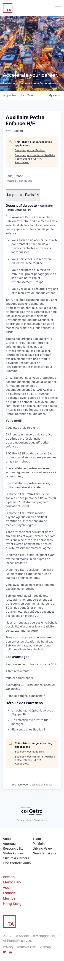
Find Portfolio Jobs (17, 863)
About (7, 839)
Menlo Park (12, 882)
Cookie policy (40, 820)
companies (8, 95)
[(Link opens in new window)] (4, 952)
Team (37, 839)
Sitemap (45, 947)
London (9, 893)
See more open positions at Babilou (32, 784)
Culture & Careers (16, 858)
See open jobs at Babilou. (30, 150)
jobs (22, 95)
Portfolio (39, 844)
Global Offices (13, 853)
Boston (9, 876)
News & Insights (44, 853)
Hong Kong (12, 903)
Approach (10, 844)
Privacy (8, 947)
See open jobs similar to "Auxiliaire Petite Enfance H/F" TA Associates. (35, 159)
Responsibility (13, 848)
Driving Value (42, 848)
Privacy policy (24, 820)
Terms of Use (26, 947)
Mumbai (9, 898)
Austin (8, 887)
